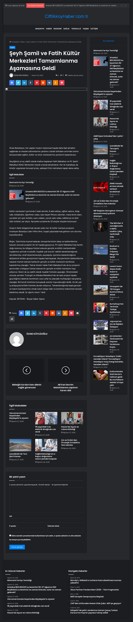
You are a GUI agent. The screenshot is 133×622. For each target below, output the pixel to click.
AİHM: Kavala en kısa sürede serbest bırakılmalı (116, 187)
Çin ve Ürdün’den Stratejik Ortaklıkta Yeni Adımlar (70, 442)
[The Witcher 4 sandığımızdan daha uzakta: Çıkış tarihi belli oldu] (101, 227)
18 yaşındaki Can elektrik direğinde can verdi (45, 429)
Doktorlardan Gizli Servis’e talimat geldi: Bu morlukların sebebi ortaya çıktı (116, 378)
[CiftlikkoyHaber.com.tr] (66, 16)
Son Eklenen (108, 41)
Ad (11, 516)
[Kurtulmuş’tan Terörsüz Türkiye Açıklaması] (101, 307)
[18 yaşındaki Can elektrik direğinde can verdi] (46, 418)
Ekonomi (58, 29)
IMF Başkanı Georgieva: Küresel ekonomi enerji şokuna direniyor (108, 213)
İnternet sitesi (53, 526)
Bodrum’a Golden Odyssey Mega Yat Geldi (114, 251)
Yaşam (86, 29)
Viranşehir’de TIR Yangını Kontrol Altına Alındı (116, 290)
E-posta (13, 526)
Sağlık (66, 29)
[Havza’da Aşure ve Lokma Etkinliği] (72, 418)
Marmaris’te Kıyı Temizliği (21, 182)
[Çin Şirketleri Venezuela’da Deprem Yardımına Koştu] (101, 340)
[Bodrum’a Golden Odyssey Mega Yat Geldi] (101, 250)
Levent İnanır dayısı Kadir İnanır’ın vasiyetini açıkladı (116, 272)
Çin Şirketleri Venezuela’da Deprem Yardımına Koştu (116, 341)
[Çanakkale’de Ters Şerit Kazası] (20, 445)
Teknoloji (76, 29)
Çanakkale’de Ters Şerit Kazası (18, 455)
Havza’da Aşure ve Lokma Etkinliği (70, 428)
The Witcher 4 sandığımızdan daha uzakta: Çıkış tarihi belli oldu (116, 230)
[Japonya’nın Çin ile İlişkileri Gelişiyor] (101, 325)
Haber (49, 29)
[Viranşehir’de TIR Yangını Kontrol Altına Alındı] (101, 290)
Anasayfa (39, 29)
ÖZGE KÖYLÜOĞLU (21, 75)
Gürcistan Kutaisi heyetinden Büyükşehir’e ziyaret (66, 5)
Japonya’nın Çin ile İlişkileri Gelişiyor (116, 324)
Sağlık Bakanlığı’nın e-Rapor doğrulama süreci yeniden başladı (46, 456)
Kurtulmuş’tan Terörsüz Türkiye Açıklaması (116, 308)
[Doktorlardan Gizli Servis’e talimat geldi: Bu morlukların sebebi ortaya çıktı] (101, 375)
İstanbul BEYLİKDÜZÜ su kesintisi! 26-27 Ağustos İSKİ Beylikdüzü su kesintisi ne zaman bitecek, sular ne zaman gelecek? (52, 195)
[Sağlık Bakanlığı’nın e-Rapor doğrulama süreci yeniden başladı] (46, 445)
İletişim (94, 29)
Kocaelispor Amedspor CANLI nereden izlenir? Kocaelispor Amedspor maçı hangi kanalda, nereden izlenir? (108, 360)
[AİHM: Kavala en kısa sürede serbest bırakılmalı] (101, 187)
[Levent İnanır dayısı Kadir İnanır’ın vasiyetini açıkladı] (101, 270)
